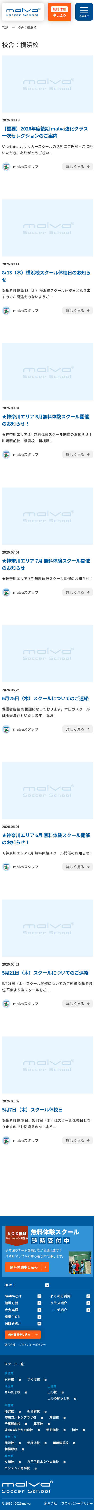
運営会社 (10, 1344)
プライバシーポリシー (32, 1344)
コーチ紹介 (58, 1309)
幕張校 (38, 1423)
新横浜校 (33, 1442)
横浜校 (9, 1442)
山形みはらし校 (59, 1398)
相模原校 (11, 1448)
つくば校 (33, 1379)
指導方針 (11, 1303)
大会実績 (11, 1309)
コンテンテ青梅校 (17, 1468)
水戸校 (9, 1379)
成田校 (54, 1417)
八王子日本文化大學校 (43, 1461)
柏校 (75, 1429)
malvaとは (13, 1296)
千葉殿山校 (12, 1423)
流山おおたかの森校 (19, 1429)
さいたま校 (12, 1392)
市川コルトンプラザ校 (20, 1417)
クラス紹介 (58, 1303)
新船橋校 (52, 1429)
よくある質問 (60, 1296)
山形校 (52, 1392)
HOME (9, 1284)
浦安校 (9, 1411)
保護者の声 (13, 1323)
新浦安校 (33, 1411)
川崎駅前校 (61, 1442)
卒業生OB (12, 1316)
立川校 (9, 1461)
